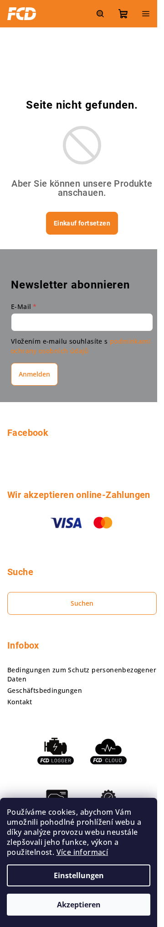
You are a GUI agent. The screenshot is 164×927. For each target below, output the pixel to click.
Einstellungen (79, 875)
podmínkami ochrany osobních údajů (80, 346)
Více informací (82, 852)
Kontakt (19, 701)
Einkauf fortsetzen (82, 223)
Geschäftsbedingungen (44, 690)
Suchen (82, 603)
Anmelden (34, 374)
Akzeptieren (79, 905)
